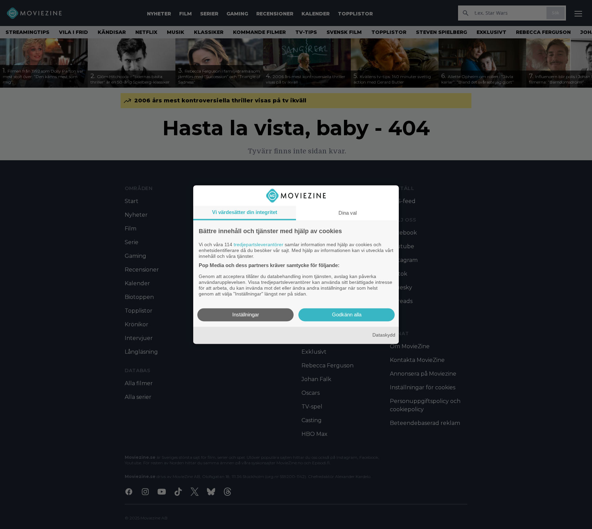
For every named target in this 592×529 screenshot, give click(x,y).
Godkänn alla (346, 314)
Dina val (347, 213)
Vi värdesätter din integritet (244, 212)
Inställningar (245, 314)
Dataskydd (383, 335)
